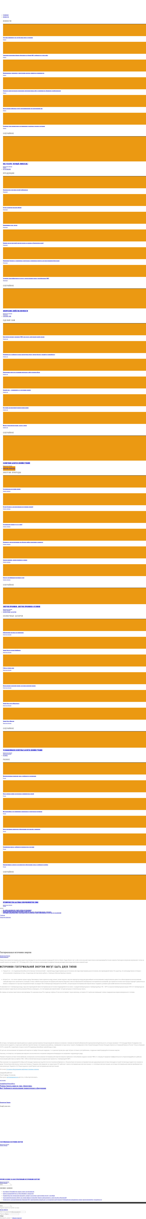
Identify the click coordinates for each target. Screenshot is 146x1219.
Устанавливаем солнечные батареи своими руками (22, 750)
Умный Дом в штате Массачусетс (11, 703)
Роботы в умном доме (8, 668)
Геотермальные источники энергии (11, 489)
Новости (6, 17)
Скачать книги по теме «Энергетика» (16, 1086)
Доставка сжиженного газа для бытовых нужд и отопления (18, 37)
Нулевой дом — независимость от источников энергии (17, 390)
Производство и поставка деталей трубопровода (15, 190)
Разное (5, 755)
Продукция (7, 169)
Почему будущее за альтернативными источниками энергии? (18, 507)
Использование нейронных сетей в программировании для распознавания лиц (23, 108)
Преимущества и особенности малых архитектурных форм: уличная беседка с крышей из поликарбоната (29, 354)
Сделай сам (7, 316)
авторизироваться (12, 1077)
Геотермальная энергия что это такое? (12, 524)
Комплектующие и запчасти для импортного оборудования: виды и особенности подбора (25, 865)
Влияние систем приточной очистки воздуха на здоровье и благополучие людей (23, 243)
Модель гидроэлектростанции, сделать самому (15, 425)
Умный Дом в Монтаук (8, 721)
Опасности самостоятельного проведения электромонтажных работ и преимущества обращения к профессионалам (32, 91)
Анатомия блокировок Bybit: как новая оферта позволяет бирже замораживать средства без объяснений (32, 913)
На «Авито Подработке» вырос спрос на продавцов (17, 910)
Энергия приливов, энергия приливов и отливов (15, 560)
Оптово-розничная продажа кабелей (12, 207)
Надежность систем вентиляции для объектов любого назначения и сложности (23, 542)
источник (3, 1080)
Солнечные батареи (9, 612)
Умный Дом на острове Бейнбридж (12, 650)
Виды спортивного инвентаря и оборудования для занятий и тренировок (21, 829)
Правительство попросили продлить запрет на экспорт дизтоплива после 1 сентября (27, 912)
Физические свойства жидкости (15, 311)
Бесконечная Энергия (7, 166)
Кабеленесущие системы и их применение (13, 632)
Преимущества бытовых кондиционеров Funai (20, 902)
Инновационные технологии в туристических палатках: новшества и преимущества (23, 73)
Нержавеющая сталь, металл (10, 225)
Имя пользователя (5, 1212)
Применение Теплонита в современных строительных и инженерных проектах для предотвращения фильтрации (31, 260)
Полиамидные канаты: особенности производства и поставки (18, 847)
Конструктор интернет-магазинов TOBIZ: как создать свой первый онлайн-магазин (23, 337)
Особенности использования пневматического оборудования (23, 1088)
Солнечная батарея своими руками (16, 463)
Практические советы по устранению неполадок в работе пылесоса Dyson (21, 372)
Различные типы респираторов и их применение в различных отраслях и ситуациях (24, 126)
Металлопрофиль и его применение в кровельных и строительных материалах (22, 811)
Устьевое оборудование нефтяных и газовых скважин (22, 1069)
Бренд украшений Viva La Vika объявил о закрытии (17, 911)
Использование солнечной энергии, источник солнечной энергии (19, 686)
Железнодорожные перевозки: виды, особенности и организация (19, 776)
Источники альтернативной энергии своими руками (16, 407)
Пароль (2, 1214)
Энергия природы (9, 468)
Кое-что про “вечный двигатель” (15, 164)
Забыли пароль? (17, 1218)
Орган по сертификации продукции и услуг (13, 577)
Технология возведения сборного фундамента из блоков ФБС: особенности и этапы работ (25, 55)
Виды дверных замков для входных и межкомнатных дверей (18, 794)
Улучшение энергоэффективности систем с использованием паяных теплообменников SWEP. (26, 278)
